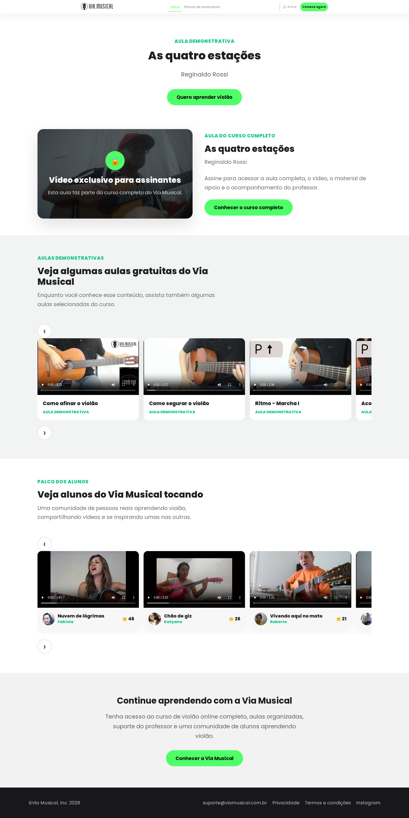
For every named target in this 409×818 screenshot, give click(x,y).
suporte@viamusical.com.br (235, 803)
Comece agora (314, 7)
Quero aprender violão (204, 97)
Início (175, 7)
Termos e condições (328, 803)
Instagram (368, 803)
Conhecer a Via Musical (204, 758)
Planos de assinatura (202, 7)
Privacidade (286, 803)
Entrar (292, 7)
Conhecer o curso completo (248, 207)
